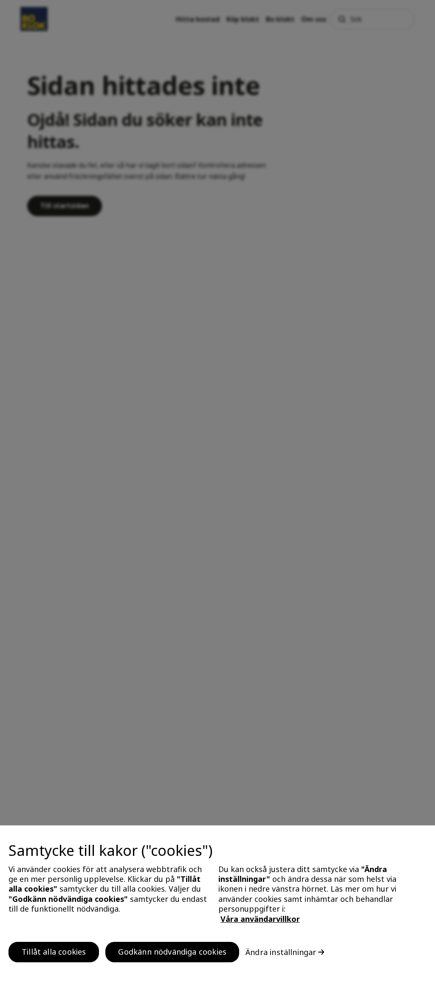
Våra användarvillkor (260, 919)
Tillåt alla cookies (54, 952)
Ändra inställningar (281, 952)
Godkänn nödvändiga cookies (172, 952)
